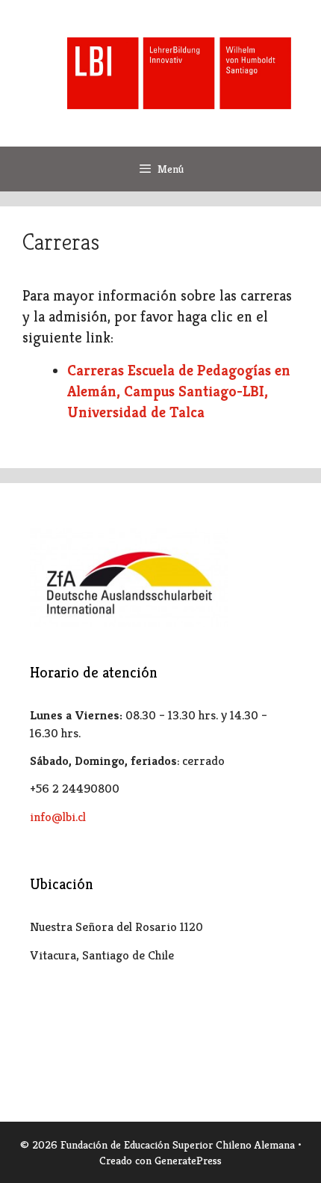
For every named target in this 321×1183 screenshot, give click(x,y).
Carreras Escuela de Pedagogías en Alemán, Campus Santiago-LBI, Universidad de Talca (178, 391)
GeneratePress (188, 1160)
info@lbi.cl (58, 816)
